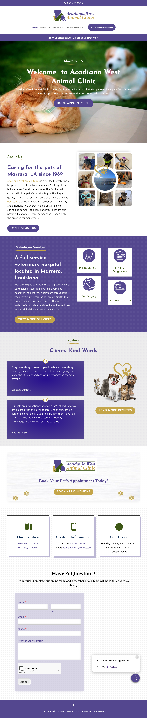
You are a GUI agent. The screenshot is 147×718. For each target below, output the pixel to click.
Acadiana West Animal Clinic (23, 181)
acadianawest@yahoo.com (76, 547)
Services (58, 27)
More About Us (23, 228)
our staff (12, 201)
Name (22, 602)
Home (35, 27)
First (19, 611)
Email (22, 617)
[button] (135, 678)
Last (52, 611)
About (44, 27)
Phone (22, 628)
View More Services (35, 319)
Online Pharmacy (75, 27)
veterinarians (39, 297)
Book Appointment (101, 27)
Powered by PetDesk (94, 711)
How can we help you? (31, 640)
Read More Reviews (115, 410)
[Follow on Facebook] (73, 705)
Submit (24, 681)
